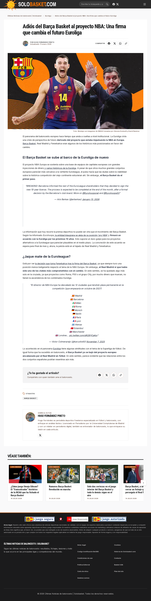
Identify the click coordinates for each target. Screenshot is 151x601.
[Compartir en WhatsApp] (120, 43)
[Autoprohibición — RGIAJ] (60, 519)
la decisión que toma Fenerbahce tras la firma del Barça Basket (65, 263)
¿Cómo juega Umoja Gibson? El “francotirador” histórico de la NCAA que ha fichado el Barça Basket (25, 491)
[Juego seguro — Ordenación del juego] (40, 519)
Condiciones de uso (85, 558)
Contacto (117, 558)
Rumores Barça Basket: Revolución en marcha (60, 488)
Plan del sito (119, 571)
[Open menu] (144, 4)
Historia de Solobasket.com (125, 551)
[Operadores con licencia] (109, 519)
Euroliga (57, 348)
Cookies (117, 545)
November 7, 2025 (95, 341)
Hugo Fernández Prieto (51, 415)
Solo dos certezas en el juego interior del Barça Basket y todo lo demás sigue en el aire (101, 491)
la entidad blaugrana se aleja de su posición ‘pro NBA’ (81, 235)
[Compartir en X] (114, 43)
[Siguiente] (143, 483)
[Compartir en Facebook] (109, 43)
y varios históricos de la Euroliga (60, 168)
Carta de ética (82, 571)
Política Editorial (83, 565)
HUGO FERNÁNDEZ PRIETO (44, 42)
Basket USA (118, 565)
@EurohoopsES (111, 193)
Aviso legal (81, 545)
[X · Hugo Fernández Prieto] (40, 435)
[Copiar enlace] (126, 43)
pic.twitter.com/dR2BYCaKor (83, 335)
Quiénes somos (83, 578)
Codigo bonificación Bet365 (88, 551)
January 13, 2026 (90, 199)
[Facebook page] (114, 4)
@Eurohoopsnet (90, 193)
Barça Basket (29, 143)
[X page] (117, 4)
